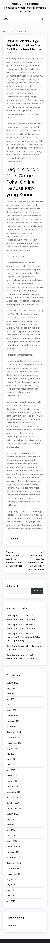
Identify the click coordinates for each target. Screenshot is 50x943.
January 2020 (13, 852)
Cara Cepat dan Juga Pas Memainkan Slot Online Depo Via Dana (24, 648)
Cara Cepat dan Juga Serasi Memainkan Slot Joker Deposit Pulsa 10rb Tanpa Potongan (23, 637)
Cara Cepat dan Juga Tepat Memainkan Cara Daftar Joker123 (22, 657)
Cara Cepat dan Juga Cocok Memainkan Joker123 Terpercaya (22, 626)
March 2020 (12, 841)
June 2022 (11, 693)
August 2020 (12, 814)
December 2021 (14, 726)
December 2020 (14, 792)
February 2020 (13, 846)
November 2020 (14, 797)
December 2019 (14, 857)
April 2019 (11, 901)
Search (12, 585)
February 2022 (13, 715)
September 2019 (14, 874)
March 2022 (12, 710)
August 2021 (12, 748)
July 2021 (11, 754)
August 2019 (12, 879)
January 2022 (13, 721)
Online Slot (15, 538)
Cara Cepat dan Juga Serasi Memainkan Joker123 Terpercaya (22, 617)
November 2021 (14, 732)
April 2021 (11, 770)
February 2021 (13, 781)
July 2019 (11, 884)
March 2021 (12, 775)
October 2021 (13, 737)
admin (10, 31)
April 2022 (11, 704)
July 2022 (11, 688)
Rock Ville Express (25, 4)
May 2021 (11, 764)
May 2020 (11, 830)
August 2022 (12, 683)
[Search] (42, 19)
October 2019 (13, 868)
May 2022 (11, 699)
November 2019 (14, 863)
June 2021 (11, 759)
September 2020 (14, 808)
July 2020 (11, 819)
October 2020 (13, 803)
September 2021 (14, 743)
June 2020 (11, 824)
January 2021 (12, 786)
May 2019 (11, 895)
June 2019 (11, 890)
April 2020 (11, 835)
